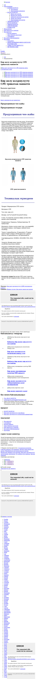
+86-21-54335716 (10, 398)
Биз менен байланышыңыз (11, 38)
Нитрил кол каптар (16, 15)
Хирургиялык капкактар (18, 11)
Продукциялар (8, 6)
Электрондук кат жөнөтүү (8, 468)
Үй (5, 5)
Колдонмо (7, 39)
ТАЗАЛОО (10, 41)
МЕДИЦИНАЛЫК (12, 47)
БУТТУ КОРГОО (12, 23)
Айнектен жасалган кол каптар (19, 17)
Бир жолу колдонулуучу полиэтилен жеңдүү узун (16, 352)
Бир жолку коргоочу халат (17, 391)
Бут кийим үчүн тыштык (23, 454)
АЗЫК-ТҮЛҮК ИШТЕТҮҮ (15, 45)
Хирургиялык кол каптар (18, 20)
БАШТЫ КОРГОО (12, 8)
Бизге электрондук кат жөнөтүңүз (10, 100)
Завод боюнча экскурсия (14, 35)
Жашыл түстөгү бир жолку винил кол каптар (20, 289)
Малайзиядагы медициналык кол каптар (16, 451)
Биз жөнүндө (7, 32)
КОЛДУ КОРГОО (12, 12)
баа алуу (3, 52)
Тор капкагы (14, 9)
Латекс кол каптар (16, 18)
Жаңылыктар (8, 29)
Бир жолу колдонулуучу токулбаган (14, 413)
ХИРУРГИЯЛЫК (12, 26)
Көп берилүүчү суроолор (11, 30)
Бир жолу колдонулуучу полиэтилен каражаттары (18, 414)
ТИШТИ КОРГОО (12, 24)
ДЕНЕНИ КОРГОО (13, 21)
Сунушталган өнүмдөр (24, 448)
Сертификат (10, 36)
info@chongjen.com (15, 399)
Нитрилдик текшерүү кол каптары (10, 452)
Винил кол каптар (16, 14)
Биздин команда (12, 33)
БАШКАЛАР (11, 27)
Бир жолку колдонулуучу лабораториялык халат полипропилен (16, 382)
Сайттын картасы (6, 449)
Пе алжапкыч (15, 449)
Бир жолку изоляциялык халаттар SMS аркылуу (16, 372)
